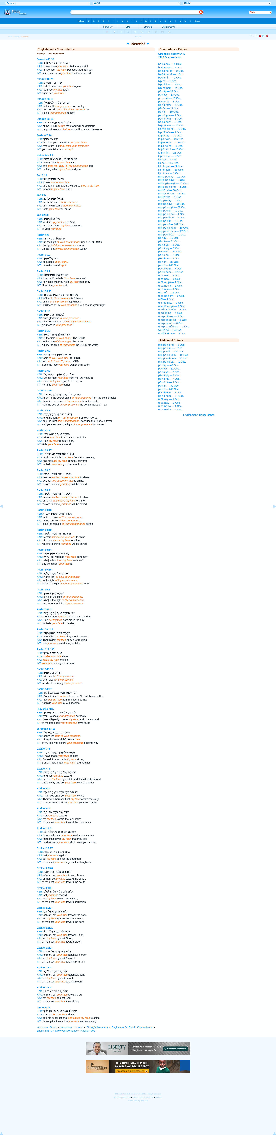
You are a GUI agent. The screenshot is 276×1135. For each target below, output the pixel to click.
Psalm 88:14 (44, 549)
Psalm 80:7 (43, 490)
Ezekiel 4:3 (43, 768)
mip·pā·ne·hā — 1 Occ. (171, 214)
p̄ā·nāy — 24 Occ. (168, 91)
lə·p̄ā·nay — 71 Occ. (170, 135)
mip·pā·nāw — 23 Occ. (171, 203)
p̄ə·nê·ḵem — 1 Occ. (170, 115)
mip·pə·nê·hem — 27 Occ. (173, 231)
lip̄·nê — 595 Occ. (168, 163)
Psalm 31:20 (44, 390)
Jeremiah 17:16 (46, 728)
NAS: (40, 66)
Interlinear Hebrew (72, 1027)
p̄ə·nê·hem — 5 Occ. (170, 118)
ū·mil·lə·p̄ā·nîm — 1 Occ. (172, 309)
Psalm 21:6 (43, 311)
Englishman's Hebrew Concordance (57, 1030)
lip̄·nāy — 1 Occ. (167, 159)
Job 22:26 (43, 215)
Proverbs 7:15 (45, 709)
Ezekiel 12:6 (44, 828)
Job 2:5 (41, 195)
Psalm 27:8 (43, 350)
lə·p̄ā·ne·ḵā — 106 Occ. (172, 142)
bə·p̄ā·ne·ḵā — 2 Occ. (171, 70)
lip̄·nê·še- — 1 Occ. (169, 173)
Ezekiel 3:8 (43, 748)
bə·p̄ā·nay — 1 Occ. (169, 64)
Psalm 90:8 (43, 589)
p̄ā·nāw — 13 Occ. (169, 94)
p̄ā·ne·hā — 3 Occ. (169, 101)
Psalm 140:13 (45, 669)
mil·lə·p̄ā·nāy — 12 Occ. (172, 176)
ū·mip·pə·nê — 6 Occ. (171, 323)
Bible (10, 36)
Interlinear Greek (47, 1027)
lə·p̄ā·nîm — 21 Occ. (170, 152)
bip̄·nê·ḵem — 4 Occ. (170, 84)
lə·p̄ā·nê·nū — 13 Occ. (171, 149)
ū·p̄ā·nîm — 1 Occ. (169, 289)
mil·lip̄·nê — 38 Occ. (170, 190)
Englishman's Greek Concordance (132, 1027)
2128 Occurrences (169, 57)
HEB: (40, 62)
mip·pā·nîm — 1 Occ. (170, 221)
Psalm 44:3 (43, 410)
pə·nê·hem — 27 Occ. (171, 272)
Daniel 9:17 (43, 1007)
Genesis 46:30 (45, 59)
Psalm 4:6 (43, 234)
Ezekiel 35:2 (44, 967)
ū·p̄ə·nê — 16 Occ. (169, 292)
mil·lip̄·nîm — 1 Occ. (170, 197)
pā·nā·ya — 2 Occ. (169, 244)
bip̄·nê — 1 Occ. (167, 81)
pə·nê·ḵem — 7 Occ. (170, 268)
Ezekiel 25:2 (44, 907)
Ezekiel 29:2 (44, 947)
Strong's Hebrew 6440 (171, 53)
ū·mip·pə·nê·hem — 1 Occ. (174, 326)
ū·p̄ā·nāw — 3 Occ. (169, 279)
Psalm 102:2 (44, 609)
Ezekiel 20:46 (45, 868)
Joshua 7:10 (44, 135)
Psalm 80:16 (44, 510)
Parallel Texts (87, 1030)
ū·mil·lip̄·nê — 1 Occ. (170, 313)
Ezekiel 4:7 (43, 788)
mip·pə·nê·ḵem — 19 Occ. (173, 227)
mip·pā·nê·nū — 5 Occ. (171, 217)
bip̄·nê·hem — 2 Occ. (170, 88)
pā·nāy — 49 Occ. (168, 237)
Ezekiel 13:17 (45, 848)
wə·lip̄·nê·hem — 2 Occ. (172, 333)
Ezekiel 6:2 (43, 808)
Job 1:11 (42, 175)
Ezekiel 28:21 (45, 927)
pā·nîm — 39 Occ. (168, 261)
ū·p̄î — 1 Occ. (166, 299)
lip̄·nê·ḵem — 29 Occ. (170, 166)
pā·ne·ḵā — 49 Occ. (169, 251)
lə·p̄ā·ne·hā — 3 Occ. (170, 145)
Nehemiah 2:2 (45, 155)
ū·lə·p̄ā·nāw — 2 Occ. (170, 302)
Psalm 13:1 (43, 271)
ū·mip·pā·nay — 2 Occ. (171, 316)
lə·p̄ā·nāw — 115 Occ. (171, 139)
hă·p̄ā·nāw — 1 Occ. (170, 122)
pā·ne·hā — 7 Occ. (169, 255)
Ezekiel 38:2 (44, 987)
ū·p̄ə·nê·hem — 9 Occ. (171, 295)
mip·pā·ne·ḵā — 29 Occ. (172, 207)
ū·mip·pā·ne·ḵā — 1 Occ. (172, 319)
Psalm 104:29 (45, 629)
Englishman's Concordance (198, 415)
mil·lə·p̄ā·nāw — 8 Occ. (171, 180)
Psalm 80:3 (43, 470)
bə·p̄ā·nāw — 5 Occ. (170, 67)
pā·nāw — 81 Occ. (169, 241)
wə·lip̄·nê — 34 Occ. (170, 330)
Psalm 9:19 (43, 254)
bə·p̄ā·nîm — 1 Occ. (170, 77)
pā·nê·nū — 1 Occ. (169, 258)
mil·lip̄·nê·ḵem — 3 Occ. (172, 193)
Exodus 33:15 (45, 99)
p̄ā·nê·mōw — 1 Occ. (170, 104)
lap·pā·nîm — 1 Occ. (170, 132)
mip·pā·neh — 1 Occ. (170, 210)
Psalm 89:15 (44, 569)
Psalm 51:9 (43, 430)
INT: (39, 73)
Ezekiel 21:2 (44, 888)
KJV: (39, 69)
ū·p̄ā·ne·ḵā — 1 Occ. (170, 282)
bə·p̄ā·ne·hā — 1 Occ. (171, 74)
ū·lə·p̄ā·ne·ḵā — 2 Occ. (171, 306)
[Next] (272, 512)
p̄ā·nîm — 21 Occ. (168, 108)
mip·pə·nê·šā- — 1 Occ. (172, 234)
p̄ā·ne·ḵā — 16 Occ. (169, 98)
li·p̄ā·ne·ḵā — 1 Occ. (170, 156)
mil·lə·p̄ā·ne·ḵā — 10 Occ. (173, 183)
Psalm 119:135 (45, 649)
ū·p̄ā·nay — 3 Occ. (169, 275)
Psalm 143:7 (44, 689)
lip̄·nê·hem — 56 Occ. (170, 169)
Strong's (17, 36)
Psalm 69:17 (44, 450)
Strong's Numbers (97, 1027)
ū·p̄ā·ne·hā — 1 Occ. (170, 285)
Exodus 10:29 (45, 79)
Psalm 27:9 (43, 370)
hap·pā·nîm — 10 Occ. (171, 125)
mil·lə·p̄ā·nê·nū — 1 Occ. (172, 186)
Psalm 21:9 (43, 330)
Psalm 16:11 (44, 291)
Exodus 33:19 (45, 119)
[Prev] (3, 512)
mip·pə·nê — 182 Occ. (171, 224)
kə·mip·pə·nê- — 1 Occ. (172, 128)
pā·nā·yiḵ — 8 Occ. (169, 248)
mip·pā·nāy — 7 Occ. (170, 200)
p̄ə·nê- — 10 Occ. (168, 111)
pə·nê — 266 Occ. (168, 265)
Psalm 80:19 (44, 529)
